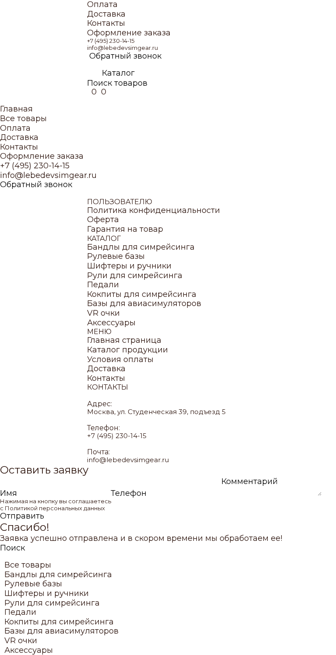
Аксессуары (111, 323)
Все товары (23, 118)
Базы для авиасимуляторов (144, 303)
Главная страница (124, 340)
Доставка (106, 14)
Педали (103, 284)
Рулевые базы (116, 256)
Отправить (22, 516)
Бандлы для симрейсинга (141, 247)
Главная (16, 109)
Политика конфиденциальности (153, 210)
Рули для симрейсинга (134, 275)
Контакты (106, 23)
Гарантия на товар (125, 229)
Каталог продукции (127, 350)
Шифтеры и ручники (129, 266)
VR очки (103, 313)
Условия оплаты (120, 359)
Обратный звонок (125, 56)
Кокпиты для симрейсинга (141, 294)
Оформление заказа (129, 33)
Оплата (102, 4)
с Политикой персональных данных (52, 508)
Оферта (103, 219)
